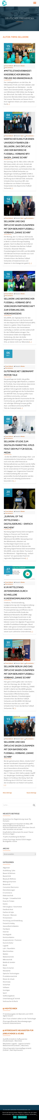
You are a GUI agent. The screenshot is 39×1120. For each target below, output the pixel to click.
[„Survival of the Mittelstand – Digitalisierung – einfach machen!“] (19, 498)
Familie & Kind (8, 909)
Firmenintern (7, 918)
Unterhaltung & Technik (11, 999)
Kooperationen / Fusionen (12, 940)
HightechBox (11, 1008)
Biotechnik (6, 884)
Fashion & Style (8, 912)
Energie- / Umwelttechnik (12, 898)
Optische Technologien (11, 973)
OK (15, 1117)
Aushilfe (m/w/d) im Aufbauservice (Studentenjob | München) (15, 1040)
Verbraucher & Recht (10, 1001)
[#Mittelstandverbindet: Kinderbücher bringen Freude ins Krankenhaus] (19, 53)
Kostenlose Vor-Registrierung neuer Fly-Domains (17, 820)
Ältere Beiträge (7, 793)
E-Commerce (7, 893)
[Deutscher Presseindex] (4, 3)
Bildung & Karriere (9, 882)
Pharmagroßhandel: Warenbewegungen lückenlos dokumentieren (17, 1022)
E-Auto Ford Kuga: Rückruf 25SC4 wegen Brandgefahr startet (17, 840)
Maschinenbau (8, 951)
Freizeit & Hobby (9, 923)
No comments (9, 67)
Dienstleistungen (9, 890)
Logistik (5, 946)
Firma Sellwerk (9, 66)
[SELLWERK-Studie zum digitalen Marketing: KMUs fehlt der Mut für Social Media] (19, 425)
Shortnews (7, 982)
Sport (22, 136)
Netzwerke (6, 971)
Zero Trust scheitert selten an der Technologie (19, 1019)
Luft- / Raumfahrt (9, 948)
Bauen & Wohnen (9, 873)
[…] (9, 104)
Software (6, 987)
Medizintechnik (8, 957)
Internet (6, 932)
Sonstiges (6, 990)
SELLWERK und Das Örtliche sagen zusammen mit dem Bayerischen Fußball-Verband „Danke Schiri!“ (19, 749)
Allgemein (6, 868)
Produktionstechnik (10, 976)
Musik (5, 965)
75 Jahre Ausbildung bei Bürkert (14, 837)
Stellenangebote (8, 996)
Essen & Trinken (8, 901)
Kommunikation (8, 937)
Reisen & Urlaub (8, 979)
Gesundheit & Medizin (11, 926)
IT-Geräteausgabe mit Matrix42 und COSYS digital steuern (18, 1015)
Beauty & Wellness (9, 879)
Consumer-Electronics (11, 887)
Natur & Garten (8, 968)
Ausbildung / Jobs (9, 870)
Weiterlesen (22, 1117)
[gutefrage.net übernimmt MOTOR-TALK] (19, 356)
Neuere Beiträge (31, 793)
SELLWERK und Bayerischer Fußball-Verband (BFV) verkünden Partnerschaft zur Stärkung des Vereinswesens (19, 306)
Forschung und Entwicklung (13, 921)
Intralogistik (7, 935)
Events (5, 904)
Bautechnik (7, 876)
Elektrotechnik (8, 896)
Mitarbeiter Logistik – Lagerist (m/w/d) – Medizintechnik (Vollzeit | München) (17, 1045)
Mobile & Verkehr (9, 962)
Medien (23, 66)
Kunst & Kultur (8, 943)
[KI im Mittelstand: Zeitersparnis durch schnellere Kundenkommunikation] (19, 572)
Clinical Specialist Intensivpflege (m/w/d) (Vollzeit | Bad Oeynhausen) (17, 1049)
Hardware (6, 929)
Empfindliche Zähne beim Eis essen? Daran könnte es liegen (18, 833)
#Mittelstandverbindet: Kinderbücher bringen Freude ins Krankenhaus (18, 74)
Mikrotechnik (7, 960)
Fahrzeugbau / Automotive (12, 907)
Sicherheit (6, 985)
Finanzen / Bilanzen (10, 915)
